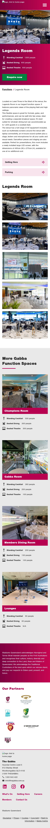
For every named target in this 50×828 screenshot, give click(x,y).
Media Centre (42, 821)
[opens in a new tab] (7, 699)
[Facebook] (22, 786)
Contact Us (21, 799)
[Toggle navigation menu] (45, 5)
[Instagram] (13, 786)
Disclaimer (7, 818)
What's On (7, 794)
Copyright (35, 818)
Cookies (25, 818)
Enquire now (14, 77)
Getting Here (11, 162)
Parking (9, 172)
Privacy (16, 818)
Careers (38, 794)
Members (7, 799)
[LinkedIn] (4, 786)
